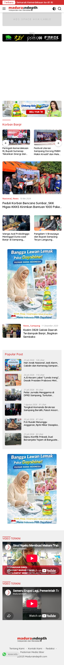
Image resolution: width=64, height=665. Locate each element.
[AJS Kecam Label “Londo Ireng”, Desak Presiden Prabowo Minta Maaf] (13, 380)
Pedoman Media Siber (32, 652)
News (16, 198)
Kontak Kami (35, 648)
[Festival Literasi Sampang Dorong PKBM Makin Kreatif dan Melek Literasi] (48, 137)
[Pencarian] (60, 8)
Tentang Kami (16, 648)
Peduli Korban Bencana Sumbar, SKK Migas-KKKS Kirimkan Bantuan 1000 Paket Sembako (31, 207)
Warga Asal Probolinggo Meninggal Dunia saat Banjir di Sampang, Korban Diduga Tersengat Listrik (15, 236)
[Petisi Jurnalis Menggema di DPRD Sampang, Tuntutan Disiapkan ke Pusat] (13, 395)
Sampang (35, 325)
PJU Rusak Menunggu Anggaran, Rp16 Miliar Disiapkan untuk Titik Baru (41, 423)
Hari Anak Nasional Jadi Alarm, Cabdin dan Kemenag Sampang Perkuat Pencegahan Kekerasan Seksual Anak (41, 364)
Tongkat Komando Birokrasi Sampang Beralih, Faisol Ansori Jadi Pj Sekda (41, 409)
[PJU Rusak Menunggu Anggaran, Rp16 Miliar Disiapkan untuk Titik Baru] (13, 424)
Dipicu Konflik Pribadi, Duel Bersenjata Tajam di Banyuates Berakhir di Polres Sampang (41, 438)
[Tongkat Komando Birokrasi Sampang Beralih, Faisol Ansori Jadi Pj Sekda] (13, 409)
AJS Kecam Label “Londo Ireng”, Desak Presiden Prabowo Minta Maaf (41, 379)
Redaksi (50, 648)
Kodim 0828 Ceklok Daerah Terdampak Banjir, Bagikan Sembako (40, 333)
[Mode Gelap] (54, 8)
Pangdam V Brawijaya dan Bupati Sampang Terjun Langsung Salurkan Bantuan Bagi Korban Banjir (46, 236)
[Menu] (4, 8)
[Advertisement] (32, 69)
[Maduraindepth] (23, 8)
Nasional (7, 198)
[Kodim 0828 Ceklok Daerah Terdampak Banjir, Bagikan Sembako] (11, 332)
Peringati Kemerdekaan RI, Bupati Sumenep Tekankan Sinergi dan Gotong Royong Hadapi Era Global (15, 151)
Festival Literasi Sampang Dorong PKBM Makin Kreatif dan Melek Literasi (47, 151)
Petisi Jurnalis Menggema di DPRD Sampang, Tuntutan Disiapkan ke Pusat (39, 394)
